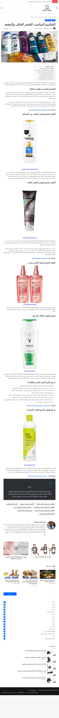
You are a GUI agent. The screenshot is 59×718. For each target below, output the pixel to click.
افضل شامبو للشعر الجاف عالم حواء (44, 510)
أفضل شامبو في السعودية (26, 504)
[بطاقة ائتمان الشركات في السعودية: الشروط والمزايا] (51, 680)
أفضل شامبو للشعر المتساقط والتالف (41, 258)
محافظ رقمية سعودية (50, 638)
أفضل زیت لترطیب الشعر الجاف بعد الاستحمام (39, 476)
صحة (53, 602)
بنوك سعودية (52, 629)
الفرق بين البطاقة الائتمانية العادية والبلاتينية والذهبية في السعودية (31, 671)
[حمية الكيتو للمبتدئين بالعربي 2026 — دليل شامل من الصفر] (47, 574)
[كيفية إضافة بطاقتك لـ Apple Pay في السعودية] (51, 659)
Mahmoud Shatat (39, 522)
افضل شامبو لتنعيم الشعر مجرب (45, 73)
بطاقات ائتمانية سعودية (49, 631)
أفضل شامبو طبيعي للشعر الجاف (45, 72)
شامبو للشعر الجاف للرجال (46, 75)
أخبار (53, 624)
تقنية (53, 604)
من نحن (14, 692)
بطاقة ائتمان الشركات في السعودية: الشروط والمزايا (34, 677)
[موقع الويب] (44, 535)
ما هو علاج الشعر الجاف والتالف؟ (45, 77)
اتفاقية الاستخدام (34, 692)
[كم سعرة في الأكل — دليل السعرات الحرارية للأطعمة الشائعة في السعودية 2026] (29, 574)
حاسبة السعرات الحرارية (7, 692)
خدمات (53, 621)
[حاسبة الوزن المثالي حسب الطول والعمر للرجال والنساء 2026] (11, 574)
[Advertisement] (29, 24)
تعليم (53, 616)
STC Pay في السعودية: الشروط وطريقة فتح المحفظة (39, 1)
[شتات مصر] (47, 8)
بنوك (53, 636)
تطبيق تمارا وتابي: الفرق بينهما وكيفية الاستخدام (35, 650)
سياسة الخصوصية (21, 692)
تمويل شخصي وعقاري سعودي (48, 633)
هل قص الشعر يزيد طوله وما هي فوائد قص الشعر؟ (38, 405)
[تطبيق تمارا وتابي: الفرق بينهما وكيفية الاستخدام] (51, 653)
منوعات (53, 614)
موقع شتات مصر (31, 690)
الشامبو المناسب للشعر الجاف (46, 68)
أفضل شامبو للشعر (11, 504)
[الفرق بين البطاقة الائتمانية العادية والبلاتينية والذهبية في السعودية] (51, 673)
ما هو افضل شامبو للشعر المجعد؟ (45, 78)
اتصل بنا (27, 692)
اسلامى (53, 626)
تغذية (53, 607)
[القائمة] (2, 8)
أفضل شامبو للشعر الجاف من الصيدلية (44, 70)
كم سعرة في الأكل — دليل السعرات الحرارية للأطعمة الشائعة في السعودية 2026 (29, 582)
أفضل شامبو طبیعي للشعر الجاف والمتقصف (39, 109)
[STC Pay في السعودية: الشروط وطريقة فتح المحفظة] (51, 666)
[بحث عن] (57, 8)
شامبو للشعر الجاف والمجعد (46, 514)
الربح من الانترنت (51, 611)
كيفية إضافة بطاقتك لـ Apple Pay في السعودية (35, 657)
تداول (53, 619)
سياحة (53, 609)
